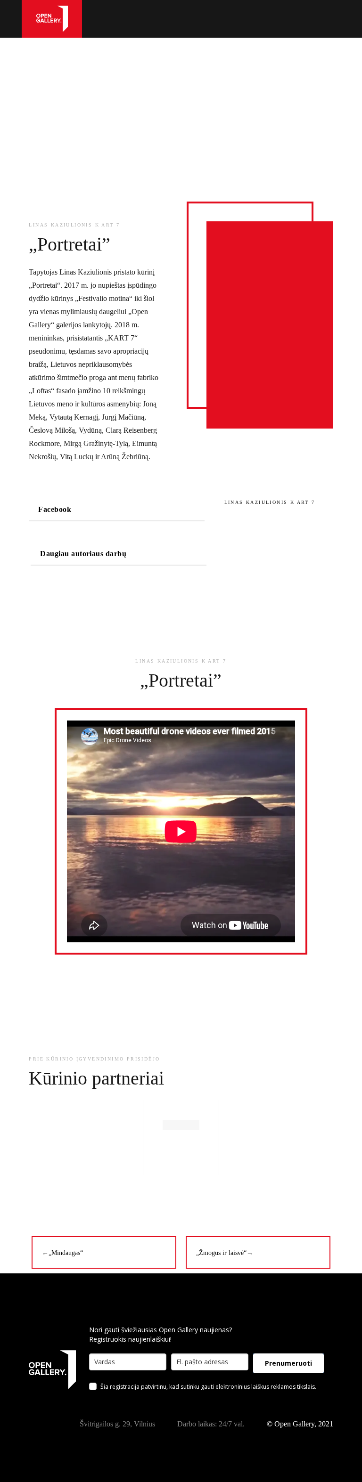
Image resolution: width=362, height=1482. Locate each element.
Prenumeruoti (288, 1363)
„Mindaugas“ (62, 1252)
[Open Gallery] (52, 19)
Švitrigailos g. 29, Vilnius (117, 1424)
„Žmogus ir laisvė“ (224, 1252)
